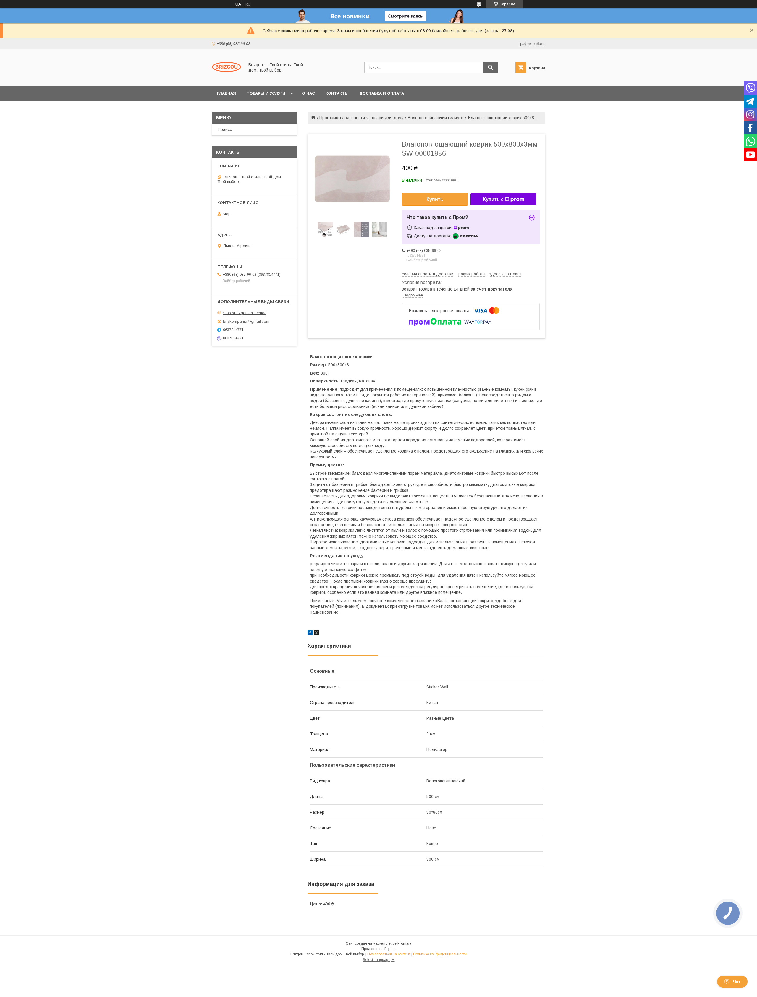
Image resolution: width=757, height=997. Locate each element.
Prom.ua (404, 943)
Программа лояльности (342, 117)
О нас (308, 93)
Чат (736, 981)
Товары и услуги (266, 93)
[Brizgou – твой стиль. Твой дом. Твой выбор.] (226, 78)
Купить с (493, 199)
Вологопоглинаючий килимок (436, 117)
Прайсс (225, 129)
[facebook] (310, 633)
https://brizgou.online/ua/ (244, 313)
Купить (434, 199)
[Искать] (490, 67)
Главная (226, 93)
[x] (316, 633)
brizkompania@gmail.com (246, 321)
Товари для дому (386, 117)
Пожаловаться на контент (388, 954)
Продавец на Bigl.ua (378, 949)
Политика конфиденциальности (440, 954)
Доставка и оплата (381, 93)
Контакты (337, 93)
